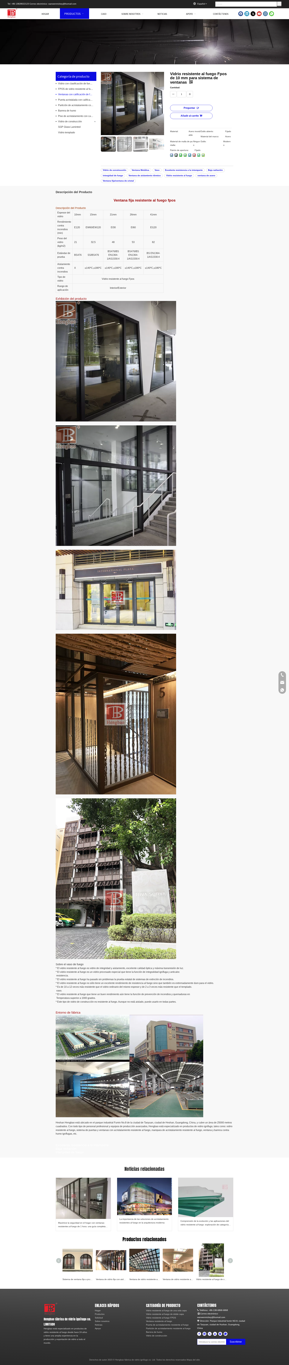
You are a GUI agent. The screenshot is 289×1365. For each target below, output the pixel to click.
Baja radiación (215, 170)
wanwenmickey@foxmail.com (62, 4)
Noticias (98, 1325)
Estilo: (203, 141)
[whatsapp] (271, 13)
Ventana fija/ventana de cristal (118, 181)
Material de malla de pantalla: (181, 143)
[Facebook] (240, 13)
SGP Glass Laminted (69, 127)
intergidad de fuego (113, 175)
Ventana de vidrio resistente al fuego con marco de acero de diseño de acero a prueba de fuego (178, 1279)
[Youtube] (259, 13)
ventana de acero (206, 175)
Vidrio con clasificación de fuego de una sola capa (77, 83)
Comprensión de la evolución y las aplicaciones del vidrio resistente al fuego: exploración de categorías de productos (205, 1223)
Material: (174, 131)
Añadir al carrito (190, 115)
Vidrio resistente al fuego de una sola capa (166, 1310)
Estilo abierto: (207, 131)
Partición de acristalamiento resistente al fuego (168, 1328)
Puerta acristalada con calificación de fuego (77, 100)
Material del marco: (210, 136)
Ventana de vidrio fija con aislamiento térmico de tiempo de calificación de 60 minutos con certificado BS (111, 1279)
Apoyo (98, 1328)
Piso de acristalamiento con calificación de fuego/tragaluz (77, 116)
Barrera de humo (67, 110)
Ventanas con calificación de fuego (76, 94)
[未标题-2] (50, 1308)
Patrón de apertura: (179, 150)
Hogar (98, 1310)
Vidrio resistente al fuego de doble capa (165, 1314)
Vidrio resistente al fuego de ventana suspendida (211, 1279)
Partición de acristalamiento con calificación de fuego (77, 105)
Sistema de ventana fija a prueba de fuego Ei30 (77, 1279)
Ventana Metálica (140, 170)
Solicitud (99, 1317)
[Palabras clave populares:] (279, 4)
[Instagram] (265, 13)
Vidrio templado (66, 132)
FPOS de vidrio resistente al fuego (76, 89)
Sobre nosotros (102, 1321)
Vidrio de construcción (70, 121)
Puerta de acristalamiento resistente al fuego (167, 1325)
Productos (99, 1314)
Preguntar (189, 108)
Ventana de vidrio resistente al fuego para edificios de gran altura (144, 1279)
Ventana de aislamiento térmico (145, 175)
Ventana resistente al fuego (159, 1321)
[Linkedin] (246, 13)
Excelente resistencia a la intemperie (184, 170)
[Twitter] (253, 13)
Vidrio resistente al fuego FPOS (161, 1317)
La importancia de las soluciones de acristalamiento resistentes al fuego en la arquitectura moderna (144, 1221)
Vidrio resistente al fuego (179, 175)
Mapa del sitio (193, 1360)
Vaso (157, 170)
